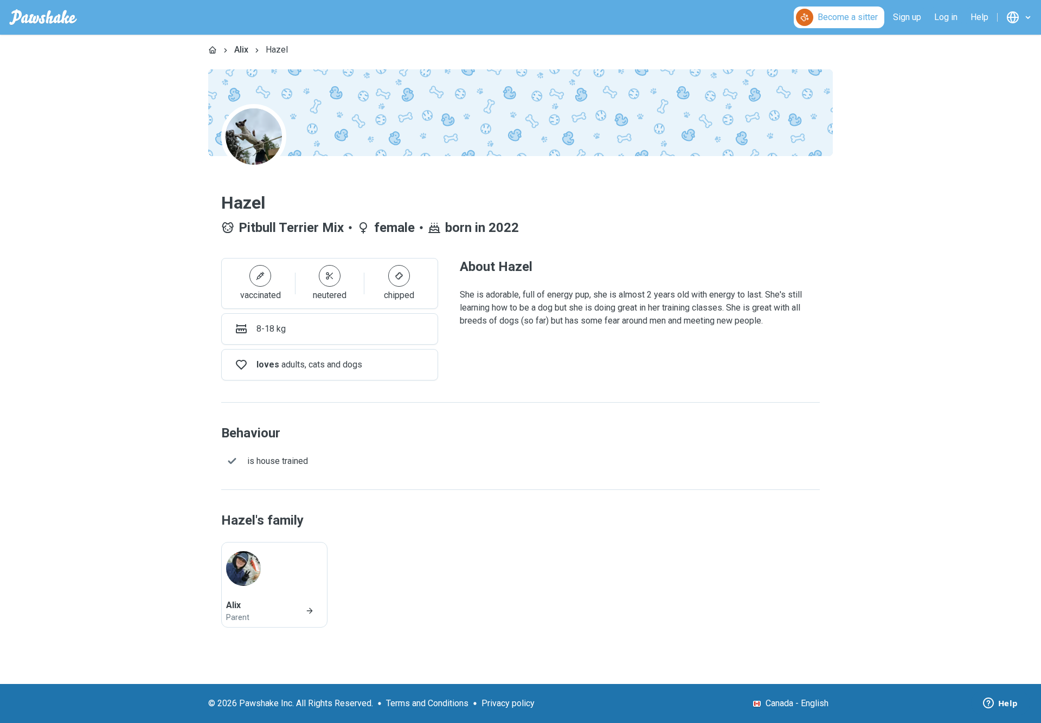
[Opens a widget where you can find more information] (1000, 704)
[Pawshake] (43, 17)
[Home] (212, 50)
